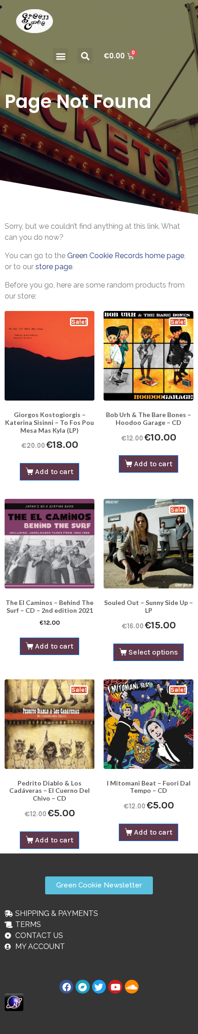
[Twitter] (99, 987)
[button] (60, 55)
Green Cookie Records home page (125, 255)
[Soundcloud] (132, 987)
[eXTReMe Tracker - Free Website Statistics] (14, 1001)
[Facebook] (66, 987)
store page (53, 266)
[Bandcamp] (82, 987)
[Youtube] (115, 987)
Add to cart (54, 471)
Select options (153, 652)
